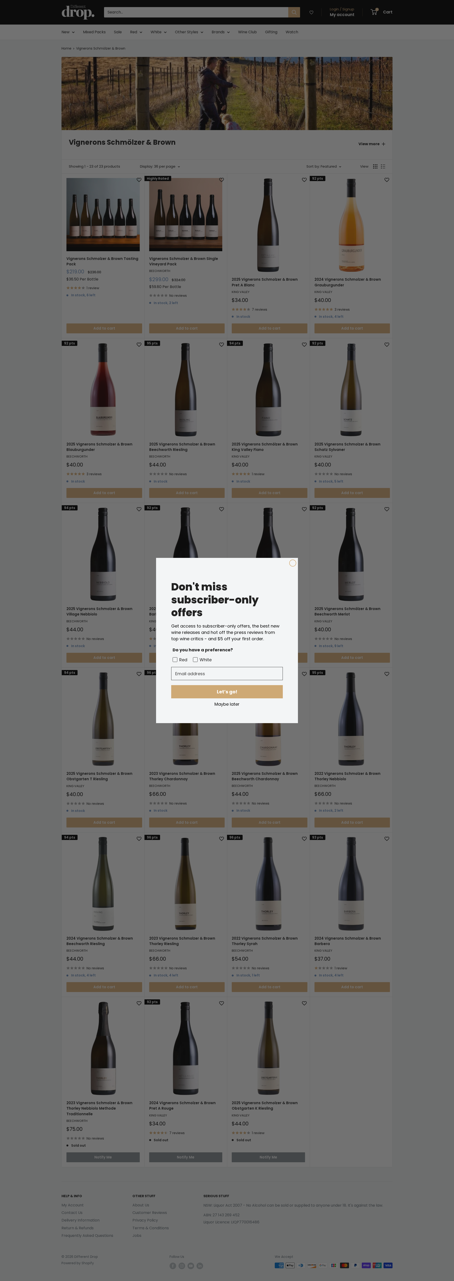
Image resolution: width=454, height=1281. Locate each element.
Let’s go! (227, 691)
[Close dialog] (292, 563)
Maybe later (227, 704)
